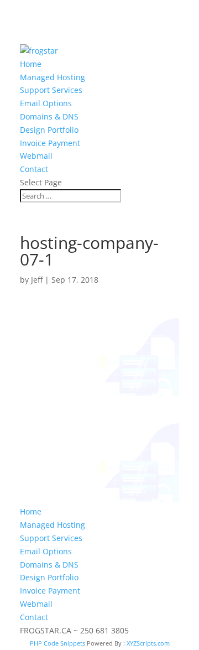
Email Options (46, 103)
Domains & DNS (49, 116)
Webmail (36, 155)
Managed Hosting (52, 77)
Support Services (51, 90)
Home (30, 64)
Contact (34, 169)
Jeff (37, 279)
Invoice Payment (50, 143)
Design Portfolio (49, 129)
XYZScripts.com (148, 643)
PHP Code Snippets (57, 643)
